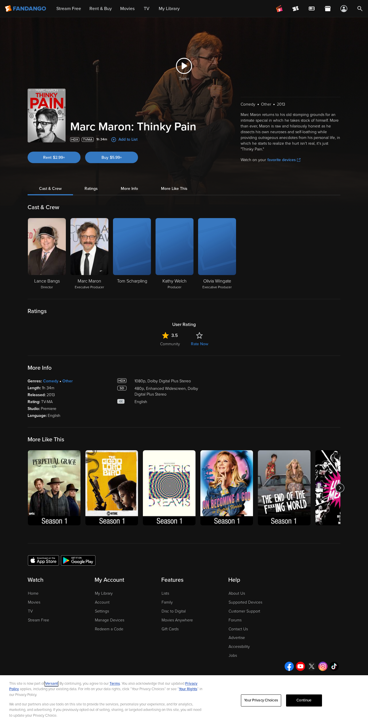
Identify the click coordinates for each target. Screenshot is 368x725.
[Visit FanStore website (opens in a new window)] (327, 8)
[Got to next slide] (339, 488)
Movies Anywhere (177, 620)
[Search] (360, 8)
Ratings (91, 188)
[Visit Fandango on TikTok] (334, 666)
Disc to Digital (174, 611)
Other (67, 381)
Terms (115, 683)
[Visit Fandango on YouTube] (300, 666)
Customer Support (244, 611)
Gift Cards (170, 629)
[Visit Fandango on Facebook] (289, 666)
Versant (51, 683)
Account (102, 602)
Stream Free (38, 620)
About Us (237, 593)
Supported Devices (245, 602)
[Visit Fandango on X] (312, 666)
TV (30, 611)
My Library (104, 593)
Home (33, 593)
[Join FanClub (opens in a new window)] (279, 8)
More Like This (174, 188)
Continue (303, 700)
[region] (184, 700)
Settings (102, 611)
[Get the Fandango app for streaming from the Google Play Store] (78, 560)
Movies (34, 602)
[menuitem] (311, 8)
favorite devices (281, 159)
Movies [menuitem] (127, 9)
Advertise (237, 637)
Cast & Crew (50, 188)
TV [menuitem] (147, 9)
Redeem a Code (109, 629)
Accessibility (239, 646)
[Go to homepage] (26, 8)
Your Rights (188, 689)
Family (167, 602)
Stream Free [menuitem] (68, 9)
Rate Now (199, 343)
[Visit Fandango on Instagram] (323, 666)
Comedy (50, 381)
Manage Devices (109, 620)
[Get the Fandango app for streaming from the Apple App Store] (43, 560)
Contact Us (238, 629)
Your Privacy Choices (261, 700)
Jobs (233, 655)
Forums (235, 620)
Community (170, 343)
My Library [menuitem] (169, 9)
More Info (129, 188)
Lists (165, 593)
